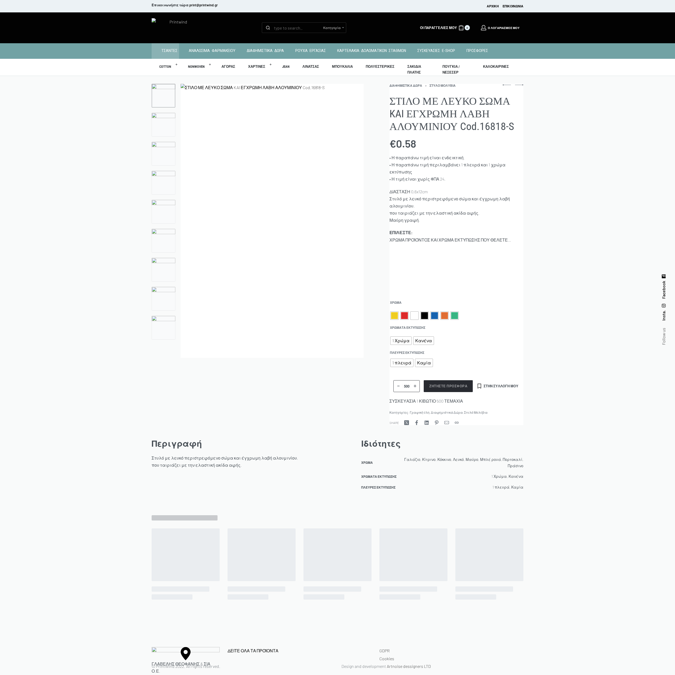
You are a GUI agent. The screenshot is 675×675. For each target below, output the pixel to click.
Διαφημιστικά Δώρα (405, 85)
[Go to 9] (163, 328)
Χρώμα (396, 302)
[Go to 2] (163, 125)
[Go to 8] (163, 299)
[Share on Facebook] (416, 422)
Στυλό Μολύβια (443, 85)
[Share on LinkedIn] (426, 422)
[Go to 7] (163, 270)
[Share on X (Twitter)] (406, 422)
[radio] (394, 316)
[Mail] (446, 422)
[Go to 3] (163, 154)
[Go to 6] (163, 241)
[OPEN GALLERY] (272, 221)
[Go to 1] (163, 96)
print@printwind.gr (203, 5)
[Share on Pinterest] (436, 422)
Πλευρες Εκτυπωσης (407, 352)
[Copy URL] (456, 422)
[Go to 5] (163, 212)
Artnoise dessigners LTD (409, 666)
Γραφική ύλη (420, 412)
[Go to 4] (163, 183)
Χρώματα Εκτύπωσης (407, 327)
